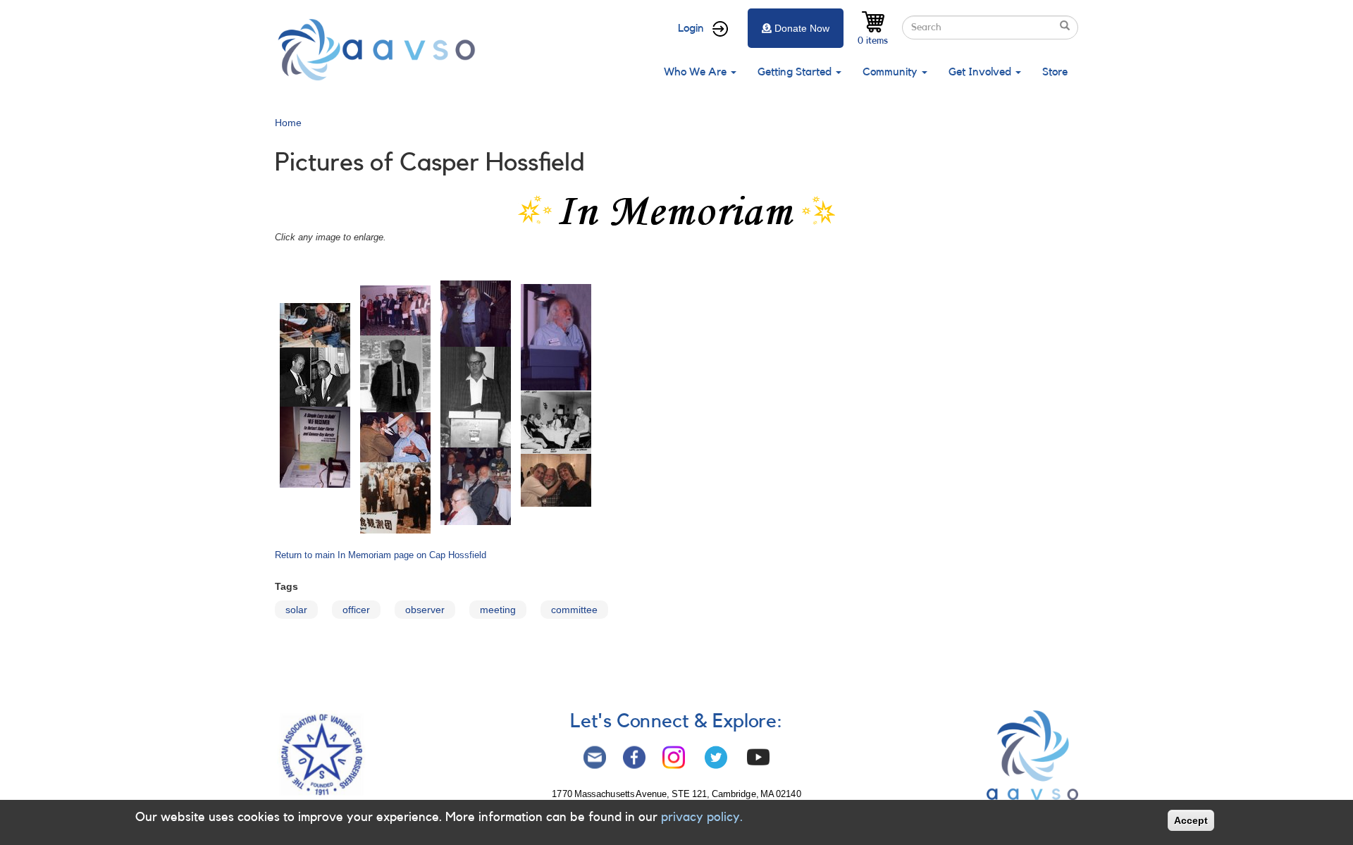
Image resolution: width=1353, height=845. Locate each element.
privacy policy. (702, 816)
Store (1055, 72)
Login (691, 28)
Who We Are (696, 72)
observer (425, 609)
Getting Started (796, 72)
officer (356, 609)
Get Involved (981, 72)
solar (296, 609)
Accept (1191, 820)
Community (891, 72)
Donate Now (801, 28)
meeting (498, 609)
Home (288, 122)
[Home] (380, 49)
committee (574, 609)
